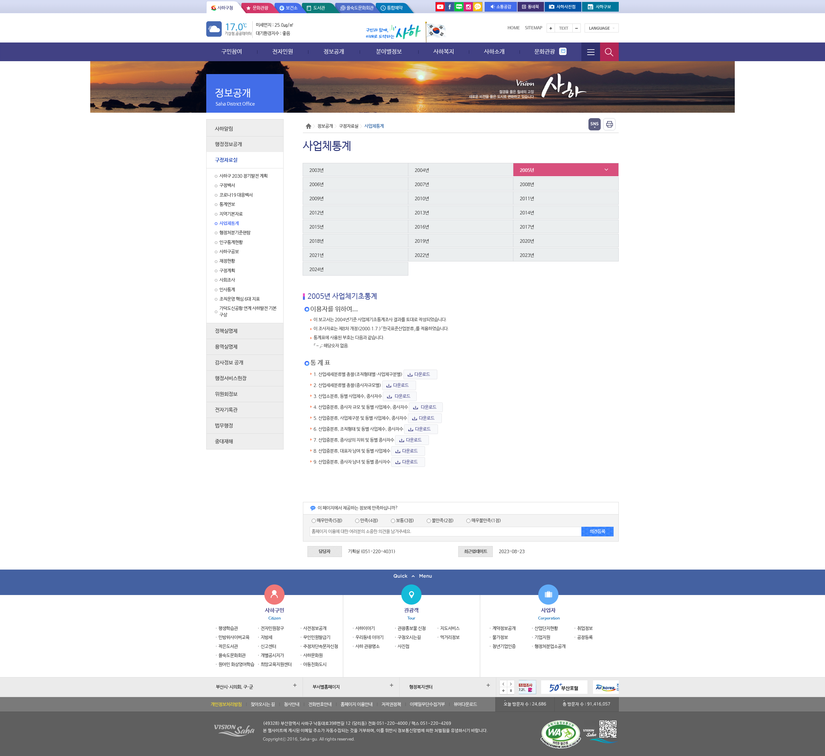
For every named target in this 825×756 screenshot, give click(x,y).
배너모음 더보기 (503, 691)
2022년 (422, 255)
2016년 (422, 227)
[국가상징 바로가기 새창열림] (435, 32)
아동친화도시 (314, 664)
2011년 (527, 198)
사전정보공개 (314, 628)
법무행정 (224, 426)
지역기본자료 (231, 214)
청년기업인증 (504, 646)
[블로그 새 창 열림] (459, 6)
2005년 (527, 170)
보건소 (291, 8)
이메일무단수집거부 (427, 704)
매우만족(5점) (329, 520)
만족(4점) (368, 520)
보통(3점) (404, 520)
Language (599, 28)
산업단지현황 (546, 628)
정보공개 (334, 51)
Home (514, 28)
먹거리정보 (450, 637)
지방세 (266, 637)
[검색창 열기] (609, 51)
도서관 (319, 8)
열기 (594, 124)
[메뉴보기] (590, 51)
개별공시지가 (272, 655)
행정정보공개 (228, 144)
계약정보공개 (504, 628)
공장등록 (585, 637)
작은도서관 (228, 646)
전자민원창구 (272, 628)
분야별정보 (389, 51)
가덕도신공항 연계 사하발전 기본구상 (248, 311)
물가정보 (500, 637)
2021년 (316, 255)
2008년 (527, 184)
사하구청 (225, 8)
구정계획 (227, 270)
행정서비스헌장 (231, 378)
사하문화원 (313, 655)
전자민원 (282, 51)
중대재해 (224, 442)
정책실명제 (226, 331)
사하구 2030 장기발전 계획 (243, 176)
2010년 (422, 198)
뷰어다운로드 (465, 704)
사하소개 (494, 51)
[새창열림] (594, 687)
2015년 (316, 227)
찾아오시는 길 (263, 704)
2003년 (316, 170)
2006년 (316, 184)
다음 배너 (511, 684)
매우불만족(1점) (486, 520)
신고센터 (268, 646)
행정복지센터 (420, 687)
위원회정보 (226, 394)
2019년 (422, 241)
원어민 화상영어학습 (236, 664)
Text (563, 28)
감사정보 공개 (229, 363)
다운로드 (422, 374)
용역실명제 (226, 347)
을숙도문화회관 (360, 8)
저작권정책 (391, 704)
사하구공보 (229, 251)
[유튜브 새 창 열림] (440, 6)
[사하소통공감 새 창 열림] (501, 6)
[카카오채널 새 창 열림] (477, 6)
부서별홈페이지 (326, 687)
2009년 (316, 198)
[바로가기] (542, 687)
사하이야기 (365, 628)
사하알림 (224, 129)
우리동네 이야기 (369, 637)
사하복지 (443, 51)
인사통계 (227, 289)
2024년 (316, 269)
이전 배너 (503, 684)
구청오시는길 (409, 637)
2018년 (316, 241)
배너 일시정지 (511, 691)
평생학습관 (228, 628)
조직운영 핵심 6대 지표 (239, 299)
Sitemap (533, 28)
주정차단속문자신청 (320, 646)
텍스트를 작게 (576, 28)
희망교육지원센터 (276, 664)
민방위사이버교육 (233, 637)
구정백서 (227, 185)
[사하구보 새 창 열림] (600, 6)
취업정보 (585, 628)
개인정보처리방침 (226, 704)
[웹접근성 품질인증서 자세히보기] (560, 734)
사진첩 (403, 646)
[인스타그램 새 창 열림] (468, 6)
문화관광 (260, 8)
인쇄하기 (609, 124)
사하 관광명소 (367, 646)
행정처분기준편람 (234, 232)
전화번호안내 (320, 704)
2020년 (527, 241)
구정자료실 (226, 160)
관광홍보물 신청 (412, 628)
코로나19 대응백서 (236, 195)
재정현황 (227, 261)
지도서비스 (450, 628)
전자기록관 (226, 410)
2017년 (527, 227)
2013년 (422, 212)
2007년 (422, 184)
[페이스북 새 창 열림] (449, 6)
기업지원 (542, 637)
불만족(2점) (442, 520)
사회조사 (227, 280)
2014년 (527, 212)
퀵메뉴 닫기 (412, 576)
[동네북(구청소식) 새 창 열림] (531, 6)
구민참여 (231, 51)
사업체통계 (229, 223)
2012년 (316, 212)
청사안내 (291, 704)
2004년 (422, 170)
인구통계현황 (231, 242)
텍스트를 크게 (551, 28)
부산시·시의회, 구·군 (234, 687)
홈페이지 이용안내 (357, 704)
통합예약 (395, 8)
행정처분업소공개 (550, 646)
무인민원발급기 (316, 637)
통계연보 (227, 204)
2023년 (527, 255)
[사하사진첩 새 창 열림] (563, 6)
